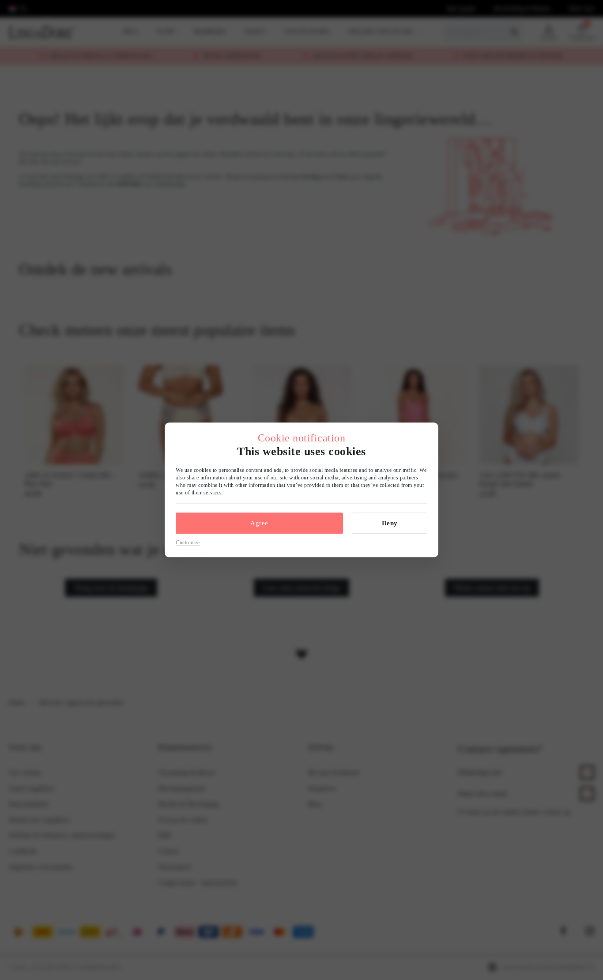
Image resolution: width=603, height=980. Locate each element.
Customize (188, 542)
